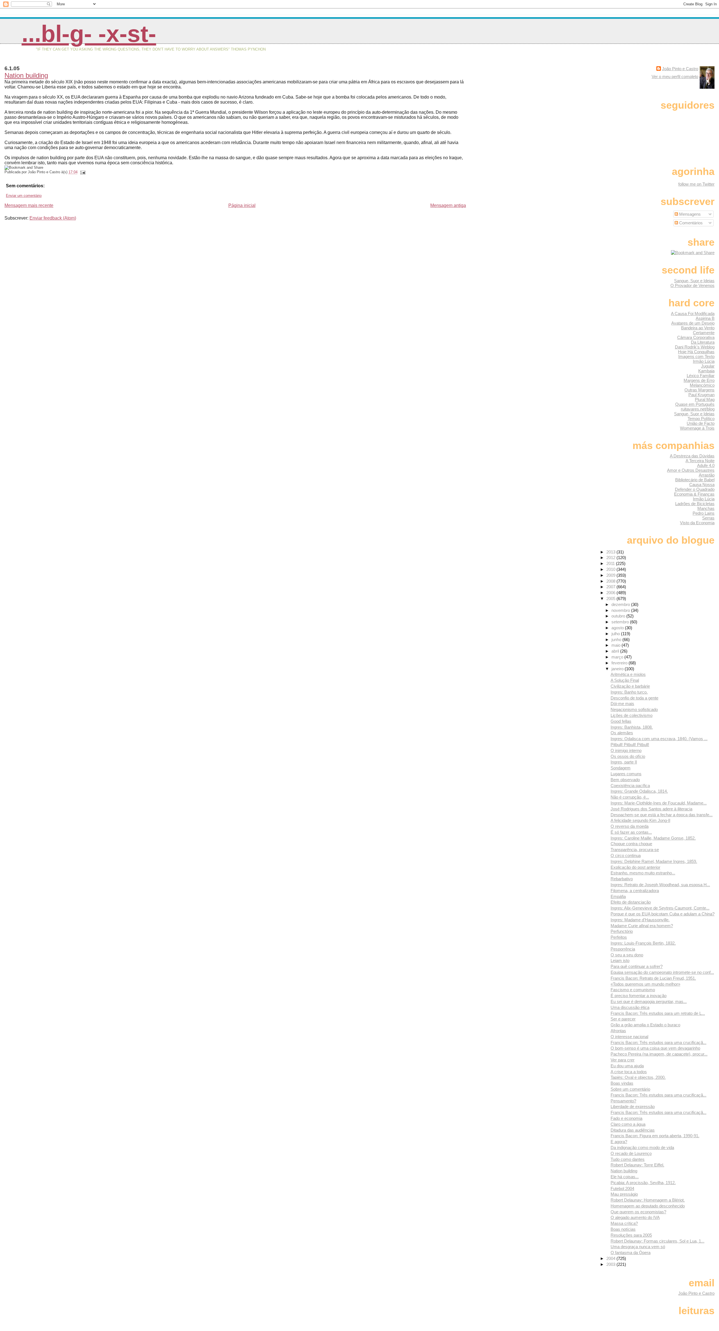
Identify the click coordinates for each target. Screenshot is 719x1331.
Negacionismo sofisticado (634, 709)
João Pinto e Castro (680, 68)
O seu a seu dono (627, 954)
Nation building (26, 75)
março (617, 657)
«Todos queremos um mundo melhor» (645, 984)
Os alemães (622, 732)
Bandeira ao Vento (698, 327)
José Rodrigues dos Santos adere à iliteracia (651, 808)
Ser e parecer (623, 1019)
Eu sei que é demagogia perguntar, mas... (649, 1001)
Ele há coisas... (625, 1176)
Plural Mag (705, 399)
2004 (611, 1258)
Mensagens (689, 214)
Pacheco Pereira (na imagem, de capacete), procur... (659, 1054)
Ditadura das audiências (633, 1130)
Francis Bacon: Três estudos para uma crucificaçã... (658, 1042)
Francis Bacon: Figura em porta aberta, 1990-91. (655, 1135)
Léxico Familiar (701, 375)
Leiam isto (620, 960)
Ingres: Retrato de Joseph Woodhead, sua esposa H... (660, 884)
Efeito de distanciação (631, 902)
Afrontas (618, 1030)
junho (616, 639)
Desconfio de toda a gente (634, 698)
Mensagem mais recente (28, 205)
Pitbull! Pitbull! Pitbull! (630, 744)
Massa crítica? (624, 1223)
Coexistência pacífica (630, 785)
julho (616, 633)
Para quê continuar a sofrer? (637, 966)
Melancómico (702, 385)
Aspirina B (705, 318)
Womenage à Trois (697, 428)
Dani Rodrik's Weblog (695, 347)
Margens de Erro (699, 380)
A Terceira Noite (700, 460)
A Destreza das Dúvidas (692, 455)
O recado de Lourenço (631, 1153)
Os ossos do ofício (628, 756)
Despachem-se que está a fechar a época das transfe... (662, 814)
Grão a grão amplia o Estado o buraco (645, 1024)
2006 (611, 592)
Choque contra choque (631, 843)
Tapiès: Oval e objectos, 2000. (638, 1077)
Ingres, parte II (624, 762)
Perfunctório (622, 931)
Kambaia (706, 370)
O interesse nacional (629, 1036)
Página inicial (242, 205)
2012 (611, 557)
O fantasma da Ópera (630, 1252)
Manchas (706, 508)
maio (616, 645)
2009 (611, 575)
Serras (708, 518)
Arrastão (707, 475)
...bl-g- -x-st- (89, 33)
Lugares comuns (626, 773)
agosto (618, 627)
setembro (620, 621)
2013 (611, 552)
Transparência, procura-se (635, 849)
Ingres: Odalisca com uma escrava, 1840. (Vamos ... (659, 738)
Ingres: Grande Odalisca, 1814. (639, 791)
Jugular (708, 366)
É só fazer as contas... (631, 832)
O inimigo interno (626, 750)
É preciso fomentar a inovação (638, 995)
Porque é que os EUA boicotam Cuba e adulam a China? (663, 913)
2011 (611, 563)
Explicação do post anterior (635, 867)
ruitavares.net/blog (698, 409)
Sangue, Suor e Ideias (694, 280)
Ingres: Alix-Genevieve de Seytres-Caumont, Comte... (660, 908)
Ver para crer (622, 1059)
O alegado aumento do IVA (635, 1217)
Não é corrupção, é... (630, 797)
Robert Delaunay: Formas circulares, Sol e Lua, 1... (657, 1241)
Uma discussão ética (630, 1007)
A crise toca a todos (629, 1071)
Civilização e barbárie (630, 686)
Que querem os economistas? (638, 1211)
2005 (611, 598)
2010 (611, 569)
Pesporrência (623, 949)
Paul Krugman (701, 394)
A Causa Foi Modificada (693, 313)
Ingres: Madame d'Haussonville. (640, 919)
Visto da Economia (697, 522)
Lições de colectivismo (631, 715)
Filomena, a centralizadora (635, 890)
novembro (621, 610)
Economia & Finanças (694, 494)
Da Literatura (703, 342)
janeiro (618, 668)
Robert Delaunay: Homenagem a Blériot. (648, 1200)
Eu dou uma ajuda (627, 1065)
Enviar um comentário (24, 195)
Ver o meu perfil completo (675, 76)
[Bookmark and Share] (693, 252)
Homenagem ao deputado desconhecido (648, 1206)
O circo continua (626, 855)
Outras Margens (699, 390)
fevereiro (620, 662)
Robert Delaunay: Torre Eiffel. (637, 1165)
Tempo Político (701, 418)
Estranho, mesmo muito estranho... (643, 872)
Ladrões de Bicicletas (695, 503)
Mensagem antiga (448, 205)
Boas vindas (622, 1083)
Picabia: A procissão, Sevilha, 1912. (643, 1182)
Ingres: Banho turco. (629, 692)
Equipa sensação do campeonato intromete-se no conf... (662, 972)
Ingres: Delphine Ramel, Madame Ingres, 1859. (654, 861)
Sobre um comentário (630, 1089)
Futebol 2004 (622, 1188)
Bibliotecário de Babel (695, 479)
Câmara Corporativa (696, 337)
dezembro (621, 604)
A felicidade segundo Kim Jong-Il (640, 820)
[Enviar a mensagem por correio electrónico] (82, 172)
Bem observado (625, 779)
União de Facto (701, 423)
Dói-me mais (622, 703)
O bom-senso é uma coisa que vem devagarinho (655, 1048)
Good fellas (621, 721)
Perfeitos (619, 937)
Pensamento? (623, 1100)
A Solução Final (625, 680)
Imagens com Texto (696, 356)
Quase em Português (695, 404)
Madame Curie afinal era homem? (642, 925)
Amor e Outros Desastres (691, 470)
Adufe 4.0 (706, 465)
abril (615, 651)
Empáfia (618, 896)
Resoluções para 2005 (631, 1235)
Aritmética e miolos (628, 674)
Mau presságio (624, 1194)
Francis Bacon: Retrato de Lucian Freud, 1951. (653, 978)
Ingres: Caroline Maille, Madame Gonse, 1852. (653, 838)
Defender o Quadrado (695, 489)
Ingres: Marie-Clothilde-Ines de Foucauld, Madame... (659, 803)
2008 (611, 581)
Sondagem (621, 767)
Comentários (690, 222)
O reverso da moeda (630, 826)
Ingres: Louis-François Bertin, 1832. (643, 943)
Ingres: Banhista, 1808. (632, 727)
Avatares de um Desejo (693, 323)
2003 (611, 1264)
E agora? (619, 1141)
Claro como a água (628, 1124)
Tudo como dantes (628, 1159)
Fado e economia (626, 1118)
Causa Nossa (702, 484)
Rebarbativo (622, 878)
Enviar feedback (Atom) (52, 218)
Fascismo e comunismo (633, 989)
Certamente (704, 332)
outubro (618, 616)
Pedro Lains (704, 513)
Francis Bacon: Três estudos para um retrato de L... (658, 1013)
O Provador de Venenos (692, 285)
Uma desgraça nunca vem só (638, 1246)
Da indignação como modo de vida (642, 1147)
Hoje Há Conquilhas (696, 351)
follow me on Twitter (696, 184)
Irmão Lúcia (704, 361)
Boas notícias (623, 1229)
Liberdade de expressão (633, 1106)
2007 (611, 586)
